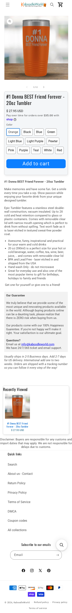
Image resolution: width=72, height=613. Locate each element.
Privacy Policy (17, 492)
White (48, 150)
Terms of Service (19, 502)
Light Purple (35, 141)
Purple (23, 150)
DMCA (12, 511)
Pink (11, 150)
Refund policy (41, 602)
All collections (17, 530)
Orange (13, 132)
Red (59, 150)
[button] (7, 4)
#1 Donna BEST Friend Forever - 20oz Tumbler (17, 425)
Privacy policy (59, 602)
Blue (39, 132)
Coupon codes (17, 520)
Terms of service (38, 608)
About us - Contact (20, 474)
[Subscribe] (57, 555)
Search (12, 464)
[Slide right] (44, 87)
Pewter (53, 141)
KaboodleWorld (22, 602)
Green (51, 132)
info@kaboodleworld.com (37, 344)
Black (27, 132)
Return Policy (17, 483)
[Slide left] (27, 87)
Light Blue (15, 141)
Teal (36, 150)
